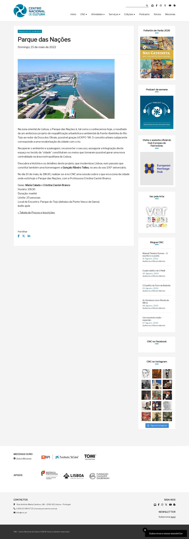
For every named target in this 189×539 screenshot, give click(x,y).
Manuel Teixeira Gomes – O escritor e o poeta (155, 254)
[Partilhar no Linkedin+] (29, 236)
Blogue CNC (156, 242)
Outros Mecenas (23, 458)
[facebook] (157, 5)
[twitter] (165, 5)
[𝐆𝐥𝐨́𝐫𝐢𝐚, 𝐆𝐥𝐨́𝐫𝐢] (156, 395)
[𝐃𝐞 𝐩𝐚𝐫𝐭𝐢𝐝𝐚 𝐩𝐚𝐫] (167, 405)
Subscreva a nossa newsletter (166, 533)
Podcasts (144, 14)
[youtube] (170, 5)
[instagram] (161, 5)
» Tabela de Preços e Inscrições (36, 212)
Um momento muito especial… (152, 318)
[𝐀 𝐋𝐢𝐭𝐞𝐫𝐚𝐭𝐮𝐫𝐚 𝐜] (167, 384)
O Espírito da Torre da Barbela (156, 285)
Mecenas (170, 14)
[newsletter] (152, 5)
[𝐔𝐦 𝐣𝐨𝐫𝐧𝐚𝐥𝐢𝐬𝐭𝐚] (156, 416)
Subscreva (167, 516)
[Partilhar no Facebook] (19, 236)
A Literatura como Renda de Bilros (156, 301)
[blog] (174, 5)
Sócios (157, 14)
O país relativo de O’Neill (154, 270)
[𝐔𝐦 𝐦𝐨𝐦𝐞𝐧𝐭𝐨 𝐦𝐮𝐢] (146, 395)
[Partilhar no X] (23, 236)
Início (73, 14)
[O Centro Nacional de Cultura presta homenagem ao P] (146, 405)
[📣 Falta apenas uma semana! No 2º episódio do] (167, 395)
